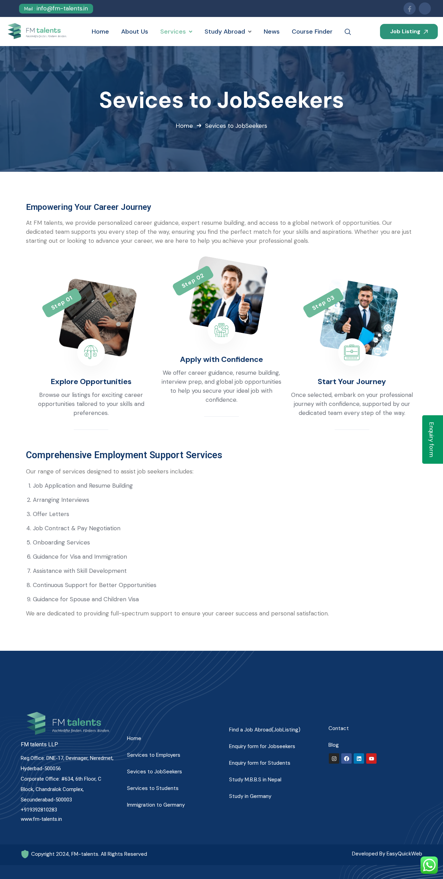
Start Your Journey (352, 381)
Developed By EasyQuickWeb (387, 853)
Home (184, 126)
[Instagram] (334, 758)
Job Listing (406, 31)
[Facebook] (346, 758)
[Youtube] (371, 758)
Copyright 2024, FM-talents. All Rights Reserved (89, 854)
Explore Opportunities (91, 381)
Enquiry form (431, 439)
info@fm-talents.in (56, 8)
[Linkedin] (359, 758)
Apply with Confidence (221, 359)
